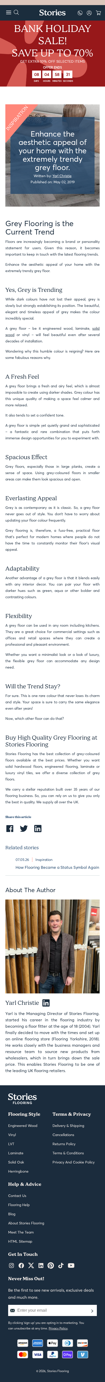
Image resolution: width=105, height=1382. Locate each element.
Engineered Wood (22, 1125)
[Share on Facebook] (9, 831)
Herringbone (18, 1171)
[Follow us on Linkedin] (40, 1265)
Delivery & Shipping (68, 1125)
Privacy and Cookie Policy (73, 1162)
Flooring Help (19, 1205)
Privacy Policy (58, 1328)
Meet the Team (21, 1232)
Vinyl (12, 1135)
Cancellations (63, 1135)
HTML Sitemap (20, 1241)
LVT (11, 1144)
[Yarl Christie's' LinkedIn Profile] (44, 1003)
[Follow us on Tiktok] (61, 1265)
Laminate (15, 1153)
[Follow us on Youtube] (71, 1265)
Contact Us (17, 1195)
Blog (11, 1214)
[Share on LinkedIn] (37, 831)
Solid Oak (16, 1162)
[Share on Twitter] (23, 831)
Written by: (53, 176)
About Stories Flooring (26, 1223)
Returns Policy (63, 1144)
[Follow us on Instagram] (11, 1265)
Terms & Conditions (68, 1153)
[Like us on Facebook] (21, 1265)
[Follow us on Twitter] (31, 1265)
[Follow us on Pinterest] (50, 1265)
